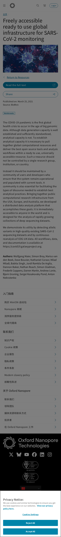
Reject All (30, 523)
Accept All (30, 531)
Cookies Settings (30, 514)
